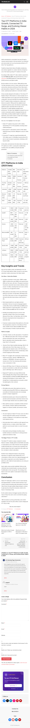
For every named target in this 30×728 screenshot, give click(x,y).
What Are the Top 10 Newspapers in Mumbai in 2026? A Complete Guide (21, 532)
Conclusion (10, 158)
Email (3, 629)
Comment (4, 604)
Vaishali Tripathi (15, 31)
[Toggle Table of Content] (20, 153)
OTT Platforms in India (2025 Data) (15, 155)
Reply (5, 590)
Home (2, 16)
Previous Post (9, 542)
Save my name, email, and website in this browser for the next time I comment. (14, 644)
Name (3, 623)
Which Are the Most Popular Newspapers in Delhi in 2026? (7, 532)
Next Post (21, 543)
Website (3, 635)
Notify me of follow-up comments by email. (11, 650)
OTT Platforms (8, 16)
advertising (3, 78)
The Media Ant (5, 1)
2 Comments (18, 509)
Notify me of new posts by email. (9, 655)
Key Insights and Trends (13, 157)
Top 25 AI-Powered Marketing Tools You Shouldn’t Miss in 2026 (6, 525)
